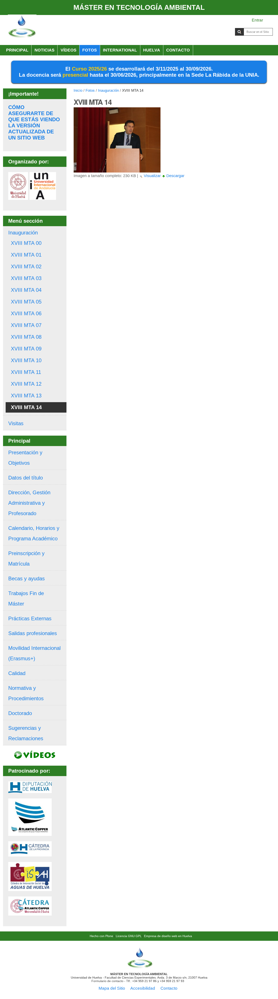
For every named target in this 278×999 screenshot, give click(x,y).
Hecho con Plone (101, 936)
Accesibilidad (142, 988)
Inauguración (108, 90)
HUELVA (151, 50)
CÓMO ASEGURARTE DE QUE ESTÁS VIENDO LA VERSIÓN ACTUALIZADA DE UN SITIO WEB (34, 122)
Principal (17, 50)
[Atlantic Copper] (30, 833)
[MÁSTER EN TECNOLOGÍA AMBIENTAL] (140, 967)
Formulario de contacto (107, 981)
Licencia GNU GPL (128, 936)
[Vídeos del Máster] (35, 756)
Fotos (89, 50)
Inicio (78, 90)
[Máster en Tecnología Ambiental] (22, 27)
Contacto (178, 50)
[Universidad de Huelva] (18, 197)
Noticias (45, 50)
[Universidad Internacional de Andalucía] (43, 197)
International (120, 50)
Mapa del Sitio (112, 988)
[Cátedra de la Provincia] (30, 853)
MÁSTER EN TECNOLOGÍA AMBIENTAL (139, 7)
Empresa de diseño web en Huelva (168, 936)
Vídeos (68, 50)
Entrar (257, 20)
